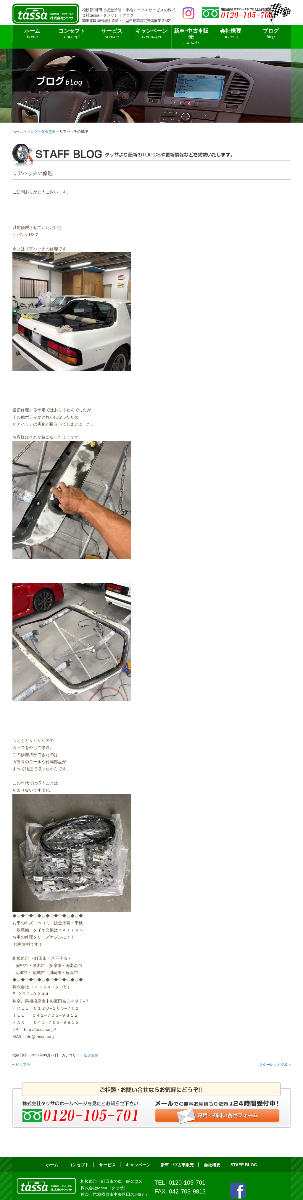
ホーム (32, 33)
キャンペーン (151, 33)
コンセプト (72, 33)
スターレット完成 (273, 1065)
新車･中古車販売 (191, 36)
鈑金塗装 (91, 1055)
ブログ (271, 33)
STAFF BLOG (244, 1164)
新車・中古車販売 (177, 1164)
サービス (107, 1164)
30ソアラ (22, 1065)
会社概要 (230, 33)
